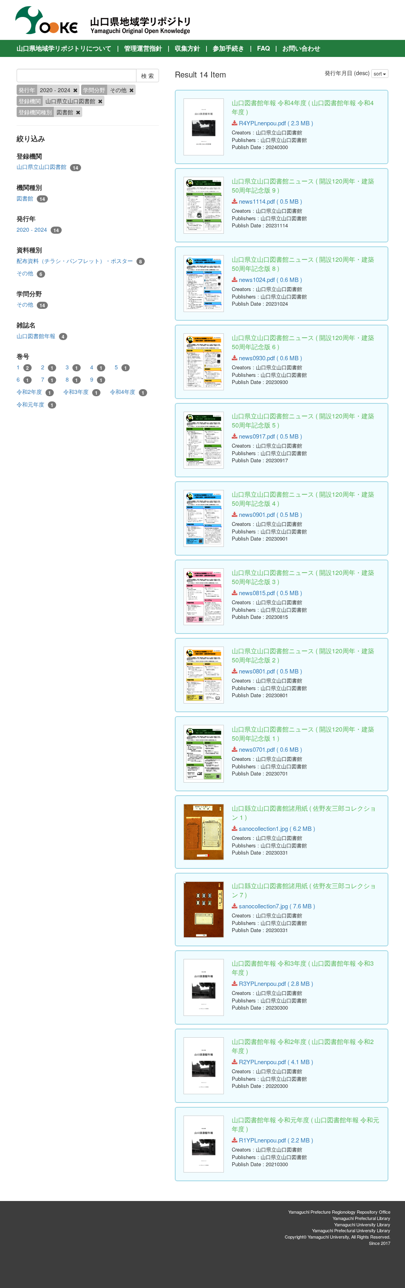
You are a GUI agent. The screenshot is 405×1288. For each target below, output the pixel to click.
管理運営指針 (143, 48)
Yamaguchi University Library (362, 1224)
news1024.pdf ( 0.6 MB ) (269, 279)
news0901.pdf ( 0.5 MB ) (269, 514)
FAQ (263, 48)
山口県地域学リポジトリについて (64, 48)
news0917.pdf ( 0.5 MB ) (269, 436)
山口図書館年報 (40, 336)
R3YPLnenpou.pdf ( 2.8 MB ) (275, 983)
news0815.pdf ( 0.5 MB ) (269, 592)
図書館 (31, 198)
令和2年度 (34, 392)
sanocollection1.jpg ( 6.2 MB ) (276, 828)
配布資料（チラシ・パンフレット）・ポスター (79, 261)
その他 (29, 273)
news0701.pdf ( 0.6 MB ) (269, 749)
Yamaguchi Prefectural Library (361, 1218)
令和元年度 (35, 404)
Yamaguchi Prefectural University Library (351, 1230)
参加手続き (228, 48)
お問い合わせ (301, 48)
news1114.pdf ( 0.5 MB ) (269, 201)
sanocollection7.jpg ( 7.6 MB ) (276, 906)
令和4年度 (127, 392)
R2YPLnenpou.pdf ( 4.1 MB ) (275, 1061)
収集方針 (187, 48)
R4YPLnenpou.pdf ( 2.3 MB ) (275, 123)
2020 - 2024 (38, 229)
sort (378, 73)
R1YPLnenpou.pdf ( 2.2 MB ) (275, 1140)
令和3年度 (80, 392)
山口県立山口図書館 (47, 167)
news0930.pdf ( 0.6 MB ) (269, 358)
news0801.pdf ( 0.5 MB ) (269, 671)
